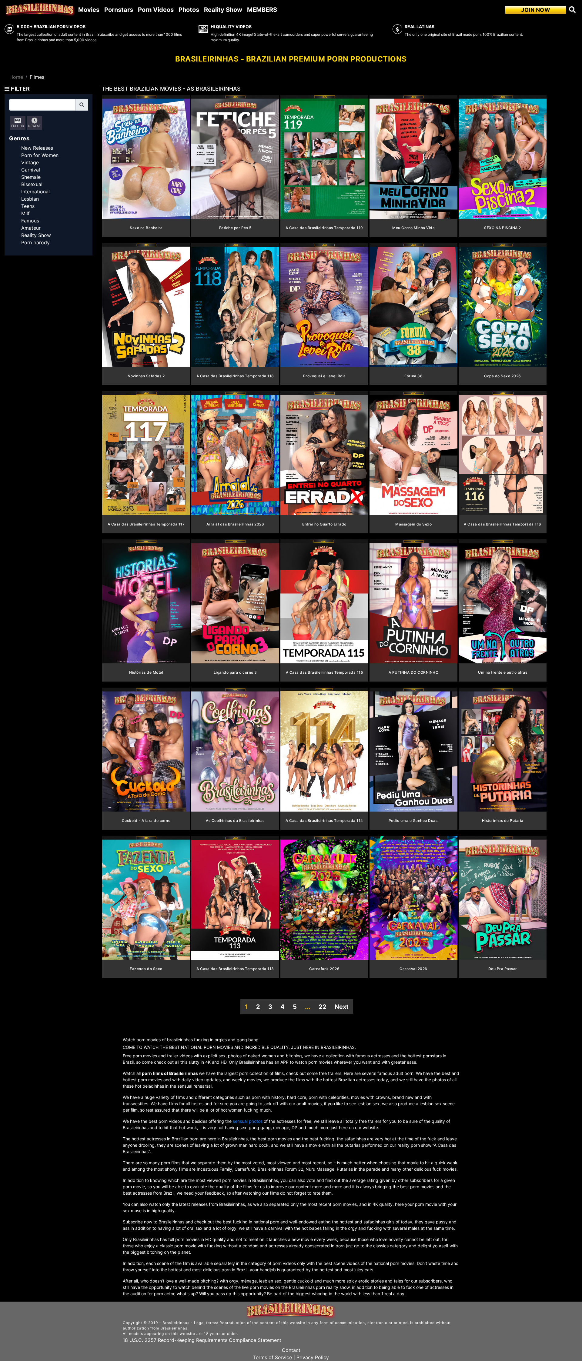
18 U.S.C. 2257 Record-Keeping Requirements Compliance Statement (202, 1340)
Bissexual (31, 184)
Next (342, 1006)
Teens (28, 206)
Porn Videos (156, 9)
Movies (88, 9)
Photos (189, 9)
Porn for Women (40, 155)
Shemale (31, 177)
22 (322, 1006)
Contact (291, 1350)
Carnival (30, 170)
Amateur (31, 228)
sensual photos (248, 1121)
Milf (25, 213)
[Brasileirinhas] (40, 9)
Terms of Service (272, 1357)
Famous (30, 221)
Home (16, 77)
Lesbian (30, 199)
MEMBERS (262, 9)
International (35, 191)
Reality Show (223, 9)
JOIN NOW (535, 10)
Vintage (30, 162)
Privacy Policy (312, 1357)
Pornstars (118, 9)
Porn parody (35, 242)
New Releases (37, 148)
